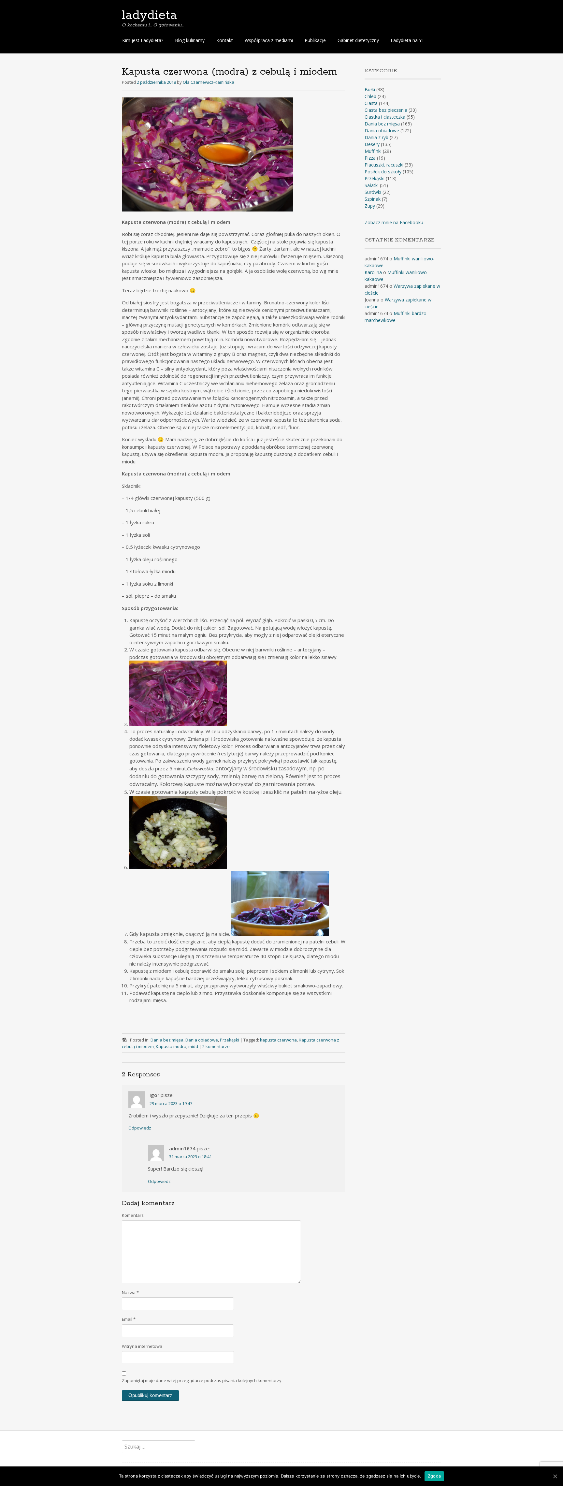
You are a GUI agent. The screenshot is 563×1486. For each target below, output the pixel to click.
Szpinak (373, 199)
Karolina (373, 272)
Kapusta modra (171, 1046)
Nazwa (130, 1292)
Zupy (370, 206)
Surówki (373, 192)
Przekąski (229, 1040)
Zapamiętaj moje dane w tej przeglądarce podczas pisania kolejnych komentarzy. (202, 1380)
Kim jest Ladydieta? (142, 40)
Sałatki (372, 185)
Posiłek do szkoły (383, 171)
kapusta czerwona (278, 1040)
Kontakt (224, 40)
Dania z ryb (376, 137)
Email (129, 1319)
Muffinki (373, 151)
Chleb (370, 96)
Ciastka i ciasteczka (385, 117)
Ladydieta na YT (408, 40)
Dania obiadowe (201, 1040)
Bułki (370, 89)
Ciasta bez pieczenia (386, 110)
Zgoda (434, 1476)
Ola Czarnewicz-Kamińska (208, 82)
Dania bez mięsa (167, 1040)
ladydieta (149, 15)
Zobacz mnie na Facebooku (394, 222)
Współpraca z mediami (269, 40)
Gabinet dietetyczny (358, 40)
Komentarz (133, 1215)
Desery (372, 144)
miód (193, 1046)
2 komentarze (216, 1046)
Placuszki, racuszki (384, 165)
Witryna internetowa (142, 1346)
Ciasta (371, 103)
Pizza (370, 158)
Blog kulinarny (190, 40)
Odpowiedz (139, 1128)
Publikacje (315, 40)
